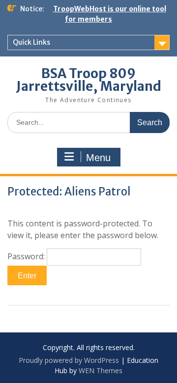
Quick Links (31, 42)
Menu (98, 157)
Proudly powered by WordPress (69, 360)
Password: (27, 256)
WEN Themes (100, 370)
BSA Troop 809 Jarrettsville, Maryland (88, 79)
